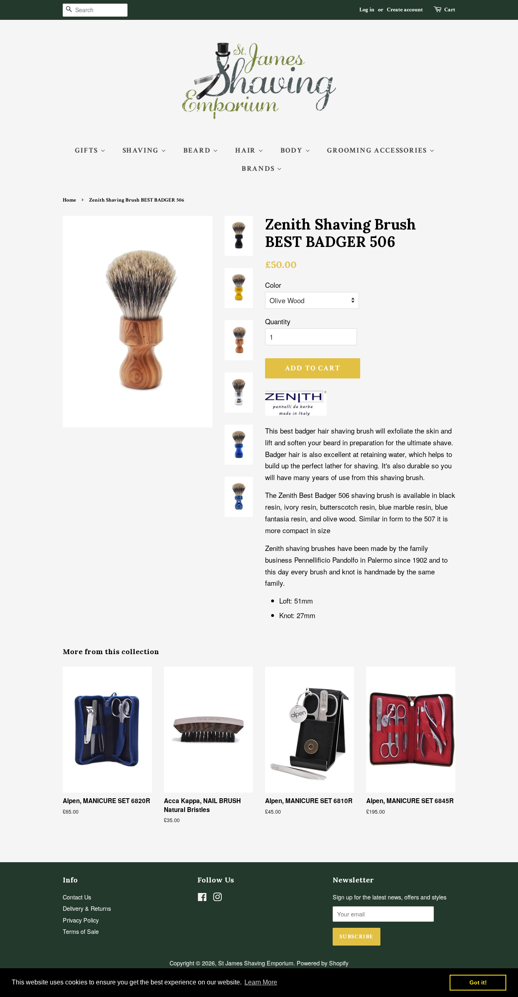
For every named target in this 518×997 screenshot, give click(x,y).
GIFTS (87, 150)
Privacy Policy (81, 920)
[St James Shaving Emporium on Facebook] (202, 898)
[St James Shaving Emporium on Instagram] (217, 898)
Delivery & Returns (87, 908)
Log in (366, 9)
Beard (198, 150)
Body (292, 150)
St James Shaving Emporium (255, 963)
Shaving (142, 150)
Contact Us (77, 897)
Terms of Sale (81, 931)
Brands (259, 168)
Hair (246, 150)
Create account (405, 9)
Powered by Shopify (322, 963)
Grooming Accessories (378, 150)
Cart (449, 9)
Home (69, 200)
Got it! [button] (478, 982)
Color (273, 285)
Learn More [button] (260, 982)
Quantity (278, 321)
